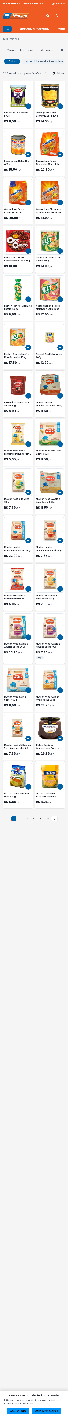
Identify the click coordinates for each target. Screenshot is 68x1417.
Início (5, 38)
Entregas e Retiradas (34, 29)
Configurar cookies (46, 1411)
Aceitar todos (18, 1411)
